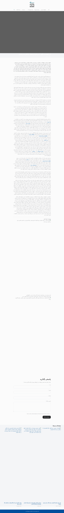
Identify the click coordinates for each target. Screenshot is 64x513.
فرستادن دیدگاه (46, 417)
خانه (48, 9)
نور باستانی (46, 140)
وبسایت (49, 395)
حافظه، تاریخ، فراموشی (46, 160)
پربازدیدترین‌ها (37, 9)
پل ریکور (27, 159)
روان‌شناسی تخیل (33, 165)
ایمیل (49, 390)
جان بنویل (49, 122)
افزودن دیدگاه (48, 401)
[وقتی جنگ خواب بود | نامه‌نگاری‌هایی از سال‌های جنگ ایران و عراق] (12, 465)
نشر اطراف (18, 9)
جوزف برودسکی (40, 151)
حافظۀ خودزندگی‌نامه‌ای (43, 135)
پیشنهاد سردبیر (43, 9)
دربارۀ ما (23, 9)
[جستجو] (14, 9)
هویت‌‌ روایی (28, 123)
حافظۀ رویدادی (31, 134)
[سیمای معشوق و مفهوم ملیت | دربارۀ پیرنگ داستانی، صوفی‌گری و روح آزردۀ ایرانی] (32, 465)
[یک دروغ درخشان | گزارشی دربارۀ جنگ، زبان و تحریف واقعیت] (52, 465)
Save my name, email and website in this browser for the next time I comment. (38, 413)
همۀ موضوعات (30, 9)
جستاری (33, 151)
